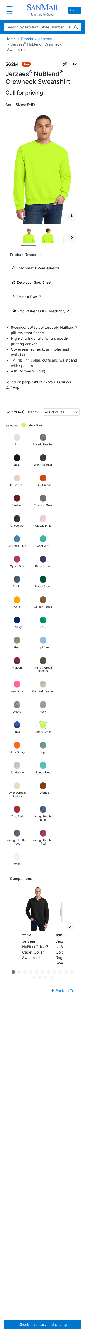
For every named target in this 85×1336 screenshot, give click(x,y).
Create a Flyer (26, 297)
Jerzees (45, 38)
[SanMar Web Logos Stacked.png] (42, 10)
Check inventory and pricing (42, 1324)
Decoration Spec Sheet (34, 282)
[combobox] (61, 412)
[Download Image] (71, 216)
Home (10, 38)
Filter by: (32, 412)
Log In (74, 10)
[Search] (76, 27)
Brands (27, 38)
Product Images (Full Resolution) (41, 311)
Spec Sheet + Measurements (37, 268)
